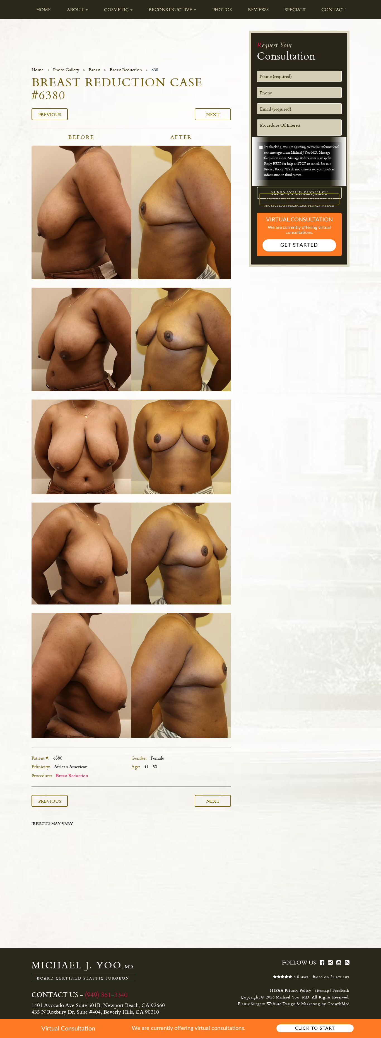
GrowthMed (338, 1004)
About (76, 9)
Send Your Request (299, 193)
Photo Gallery (66, 69)
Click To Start (315, 1028)
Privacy (315, 206)
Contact (333, 9)
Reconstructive (171, 9)
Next (213, 114)
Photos (222, 9)
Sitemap (322, 990)
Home (43, 9)
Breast (94, 69)
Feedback (340, 990)
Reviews (258, 9)
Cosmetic (117, 9)
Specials (295, 9)
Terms (329, 206)
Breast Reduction (126, 69)
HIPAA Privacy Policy (290, 990)
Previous (49, 114)
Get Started (299, 245)
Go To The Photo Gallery (299, 199)
